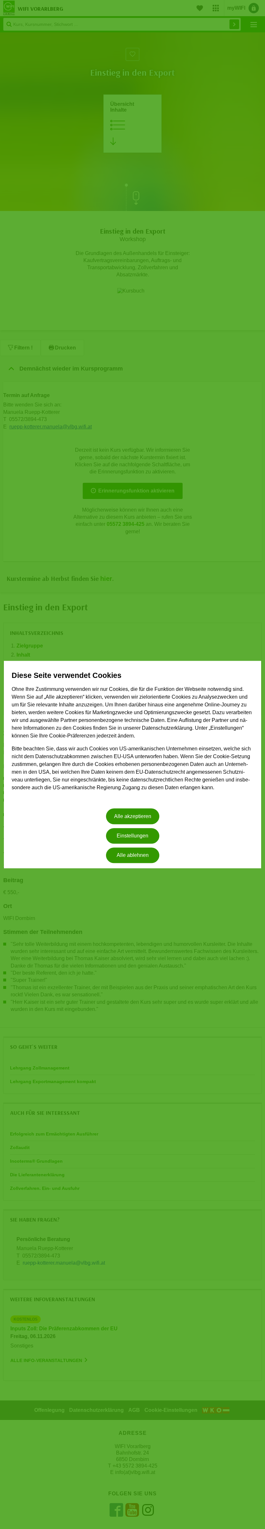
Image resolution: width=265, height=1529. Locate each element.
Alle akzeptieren (132, 816)
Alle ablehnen (133, 855)
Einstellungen (132, 835)
